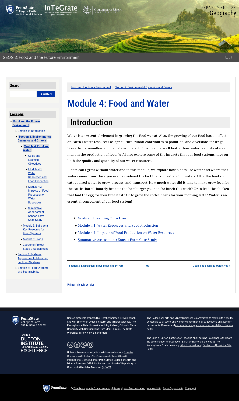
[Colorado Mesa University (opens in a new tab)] (102, 10)
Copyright (190, 388)
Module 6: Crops (33, 239)
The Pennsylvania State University (92, 388)
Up (147, 265)
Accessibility (154, 388)
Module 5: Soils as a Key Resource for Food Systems (35, 229)
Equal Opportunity (173, 388)
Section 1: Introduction (31, 131)
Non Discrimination (134, 388)
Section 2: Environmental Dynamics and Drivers (143, 87)
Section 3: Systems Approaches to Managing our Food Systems (33, 258)
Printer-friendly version (80, 284)
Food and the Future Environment (91, 87)
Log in (229, 57)
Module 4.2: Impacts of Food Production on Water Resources (126, 232)
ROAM (106, 367)
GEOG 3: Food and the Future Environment (41, 57)
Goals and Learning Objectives (102, 218)
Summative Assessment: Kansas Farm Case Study (117, 239)
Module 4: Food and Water (36, 148)
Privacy (118, 388)
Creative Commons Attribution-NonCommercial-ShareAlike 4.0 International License (100, 356)
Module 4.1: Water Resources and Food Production (118, 225)
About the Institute (190, 345)
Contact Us (209, 345)
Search (46, 93)
